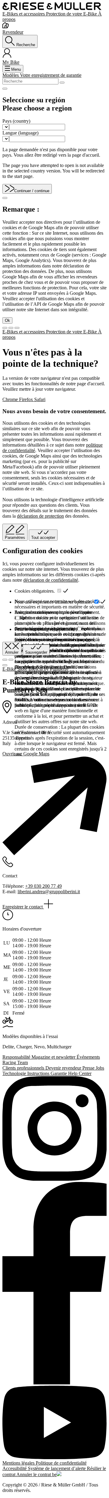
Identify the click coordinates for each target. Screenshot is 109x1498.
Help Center (79, 1073)
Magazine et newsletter (54, 1057)
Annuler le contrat (34, 1474)
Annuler (11, 652)
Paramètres (15, 537)
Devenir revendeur (63, 1068)
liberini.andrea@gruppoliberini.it (49, 891)
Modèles (11, 75)
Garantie (59, 1073)
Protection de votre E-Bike (72, 13)
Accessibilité (15, 1468)
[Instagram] (54, 1129)
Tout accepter (43, 537)
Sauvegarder (36, 652)
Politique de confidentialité (61, 1463)
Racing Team (15, 1062)
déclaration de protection (40, 516)
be (54, 1474)
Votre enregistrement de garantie (50, 75)
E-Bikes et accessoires (24, 13)
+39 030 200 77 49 (43, 886)
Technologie (14, 1073)
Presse (89, 1068)
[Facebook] (54, 1284)
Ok (7, 320)
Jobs (100, 1068)
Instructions (39, 1073)
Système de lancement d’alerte (57, 1468)
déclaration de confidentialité (50, 580)
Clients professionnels (23, 1068)
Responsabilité (16, 1057)
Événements (88, 1057)
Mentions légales (19, 1463)
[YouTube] (54, 1423)
